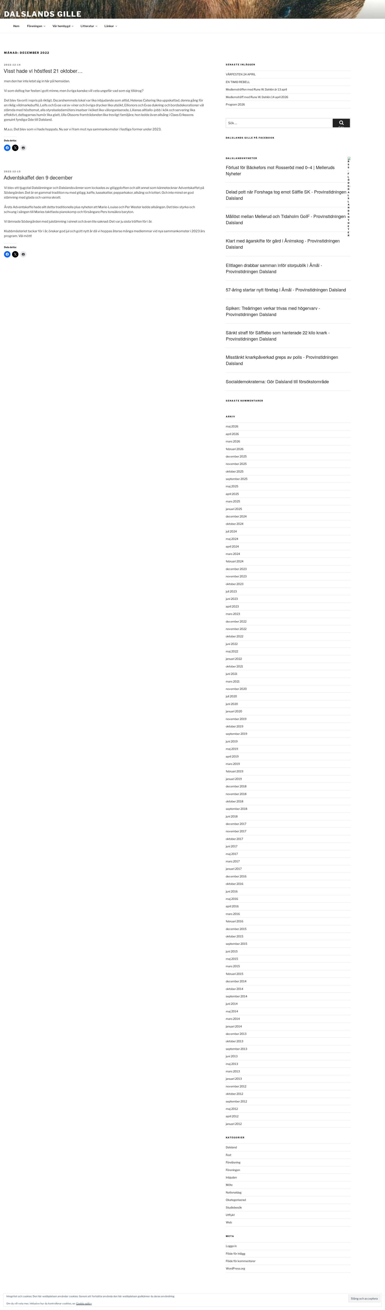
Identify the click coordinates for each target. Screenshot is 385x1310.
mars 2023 (233, 613)
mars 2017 (233, 861)
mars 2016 (233, 914)
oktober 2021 (234, 666)
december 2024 (236, 516)
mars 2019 (233, 764)
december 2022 (236, 621)
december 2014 (236, 981)
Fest (228, 1155)
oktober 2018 (234, 801)
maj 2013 (232, 1064)
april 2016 (232, 906)
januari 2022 (234, 658)
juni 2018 (232, 816)
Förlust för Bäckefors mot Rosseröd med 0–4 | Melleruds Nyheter (280, 170)
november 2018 (236, 794)
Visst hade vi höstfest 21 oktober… (43, 70)
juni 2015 (232, 951)
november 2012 (236, 1086)
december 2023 (236, 569)
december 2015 (236, 929)
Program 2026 (235, 104)
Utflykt (230, 1215)
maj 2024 (232, 538)
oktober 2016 (234, 883)
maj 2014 (232, 1011)
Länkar (109, 26)
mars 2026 (233, 441)
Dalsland (231, 1147)
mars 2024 (233, 554)
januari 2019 (234, 779)
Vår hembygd (61, 26)
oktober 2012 (234, 1093)
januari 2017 (234, 868)
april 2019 (232, 756)
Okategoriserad (236, 1200)
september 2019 (236, 733)
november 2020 (236, 688)
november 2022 (236, 629)
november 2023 (236, 576)
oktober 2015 (234, 936)
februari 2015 (234, 973)
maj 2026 (232, 426)
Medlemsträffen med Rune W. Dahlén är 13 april (256, 89)
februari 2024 (234, 561)
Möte (229, 1184)
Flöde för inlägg (235, 1253)
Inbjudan (231, 1177)
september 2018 (236, 808)
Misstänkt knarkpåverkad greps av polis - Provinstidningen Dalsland (282, 360)
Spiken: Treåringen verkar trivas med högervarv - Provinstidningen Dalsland (273, 311)
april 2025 (232, 494)
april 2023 (232, 606)
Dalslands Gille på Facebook (250, 137)
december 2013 (236, 1033)
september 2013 (236, 1048)
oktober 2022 (234, 636)
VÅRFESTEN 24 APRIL (241, 74)
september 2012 (236, 1101)
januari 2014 (234, 1026)
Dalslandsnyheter (241, 158)
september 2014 (236, 996)
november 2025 (236, 463)
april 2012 (232, 1116)
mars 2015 (233, 966)
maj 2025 (232, 486)
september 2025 (236, 479)
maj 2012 (232, 1108)
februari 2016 (234, 921)
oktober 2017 (234, 839)
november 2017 (236, 831)
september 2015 (236, 943)
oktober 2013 (234, 1041)
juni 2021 (231, 673)
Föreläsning (233, 1162)
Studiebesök (234, 1207)
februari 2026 (234, 449)
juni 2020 (232, 704)
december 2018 (236, 786)
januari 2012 (234, 1123)
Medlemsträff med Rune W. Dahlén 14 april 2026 (257, 97)
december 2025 (236, 456)
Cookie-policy (84, 1303)
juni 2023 (232, 598)
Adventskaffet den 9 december (38, 177)
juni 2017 (231, 846)
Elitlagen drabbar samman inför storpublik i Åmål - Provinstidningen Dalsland (274, 268)
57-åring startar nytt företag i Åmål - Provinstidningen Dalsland (286, 289)
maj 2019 (232, 748)
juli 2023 (231, 591)
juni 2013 (232, 1056)
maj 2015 (232, 958)
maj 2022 (232, 651)
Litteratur (87, 26)
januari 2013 (234, 1078)
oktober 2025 (234, 471)
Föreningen (34, 26)
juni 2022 (232, 644)
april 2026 (232, 434)
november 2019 (236, 719)
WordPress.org (235, 1268)
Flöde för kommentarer (240, 1261)
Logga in (231, 1246)
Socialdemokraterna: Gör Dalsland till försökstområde (277, 381)
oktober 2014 (234, 989)
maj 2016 (232, 898)
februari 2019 (234, 771)
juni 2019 (232, 741)
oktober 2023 (234, 584)
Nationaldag (233, 1192)
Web (229, 1222)
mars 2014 (233, 1018)
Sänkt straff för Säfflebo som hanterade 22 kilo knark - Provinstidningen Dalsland (278, 335)
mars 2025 (233, 501)
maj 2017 (232, 854)
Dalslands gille (43, 14)
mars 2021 (233, 681)
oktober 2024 (234, 523)
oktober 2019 (234, 726)
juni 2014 (232, 1003)
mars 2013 (233, 1071)
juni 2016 (232, 891)
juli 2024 (231, 531)
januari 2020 (234, 711)
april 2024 (232, 546)
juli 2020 (231, 696)
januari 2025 (234, 509)
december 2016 (236, 876)
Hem (16, 26)
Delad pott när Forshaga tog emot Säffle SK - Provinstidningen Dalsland (286, 195)
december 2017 (236, 823)
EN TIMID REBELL (238, 82)
